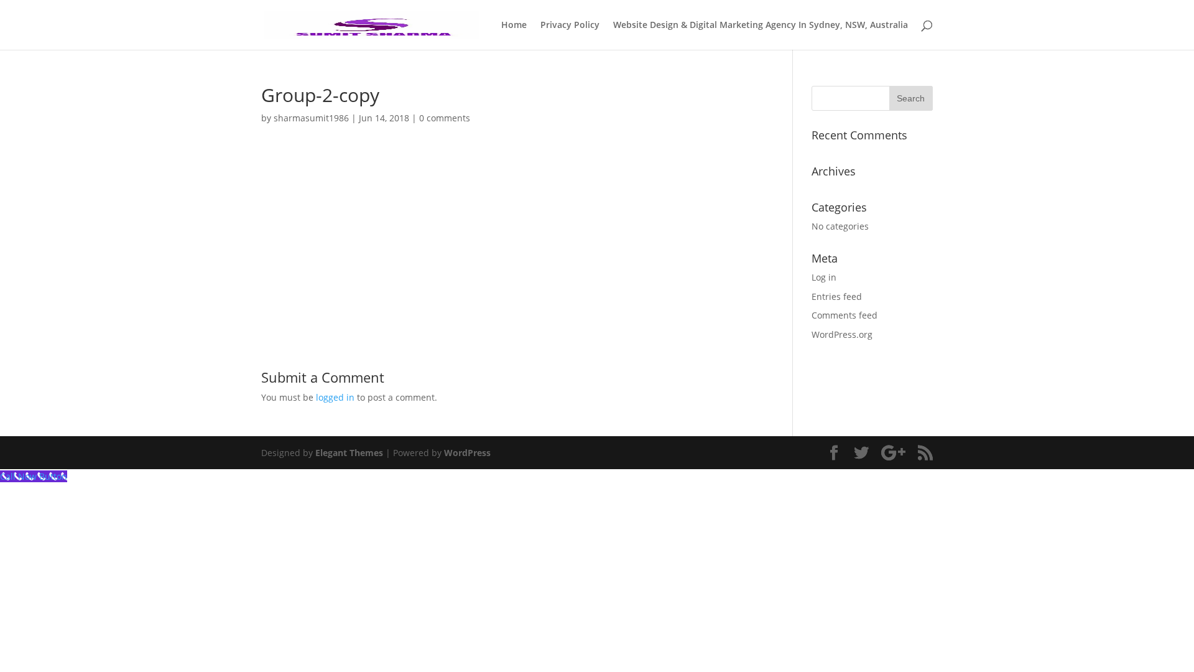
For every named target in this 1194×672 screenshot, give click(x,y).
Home (514, 25)
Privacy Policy (569, 25)
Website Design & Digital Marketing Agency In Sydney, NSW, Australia (760, 25)
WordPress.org (842, 334)
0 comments (444, 118)
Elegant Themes (349, 453)
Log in (824, 277)
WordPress (467, 453)
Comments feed (844, 315)
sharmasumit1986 (311, 118)
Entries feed (837, 296)
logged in (335, 397)
